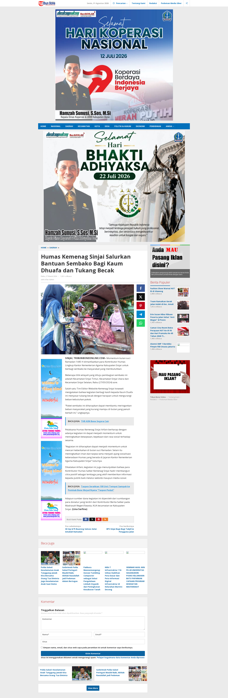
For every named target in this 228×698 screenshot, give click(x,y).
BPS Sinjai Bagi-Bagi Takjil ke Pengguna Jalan (120, 529)
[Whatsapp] (141, 323)
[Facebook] (86, 519)
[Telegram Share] (141, 314)
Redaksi (153, 399)
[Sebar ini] (141, 288)
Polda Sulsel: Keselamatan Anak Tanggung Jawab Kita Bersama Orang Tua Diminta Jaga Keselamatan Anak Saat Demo (50, 575)
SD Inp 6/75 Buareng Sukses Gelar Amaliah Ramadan (81, 529)
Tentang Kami (173, 397)
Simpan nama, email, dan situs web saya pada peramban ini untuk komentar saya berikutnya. (88, 647)
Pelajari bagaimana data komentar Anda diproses (120, 657)
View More (93, 688)
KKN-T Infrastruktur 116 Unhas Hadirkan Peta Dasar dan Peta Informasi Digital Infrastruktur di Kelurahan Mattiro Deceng (113, 578)
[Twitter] (92, 519)
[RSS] (105, 519)
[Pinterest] (99, 519)
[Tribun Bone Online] (47, 3)
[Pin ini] (141, 305)
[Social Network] (187, 3)
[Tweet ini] (141, 297)
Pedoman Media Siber (168, 399)
